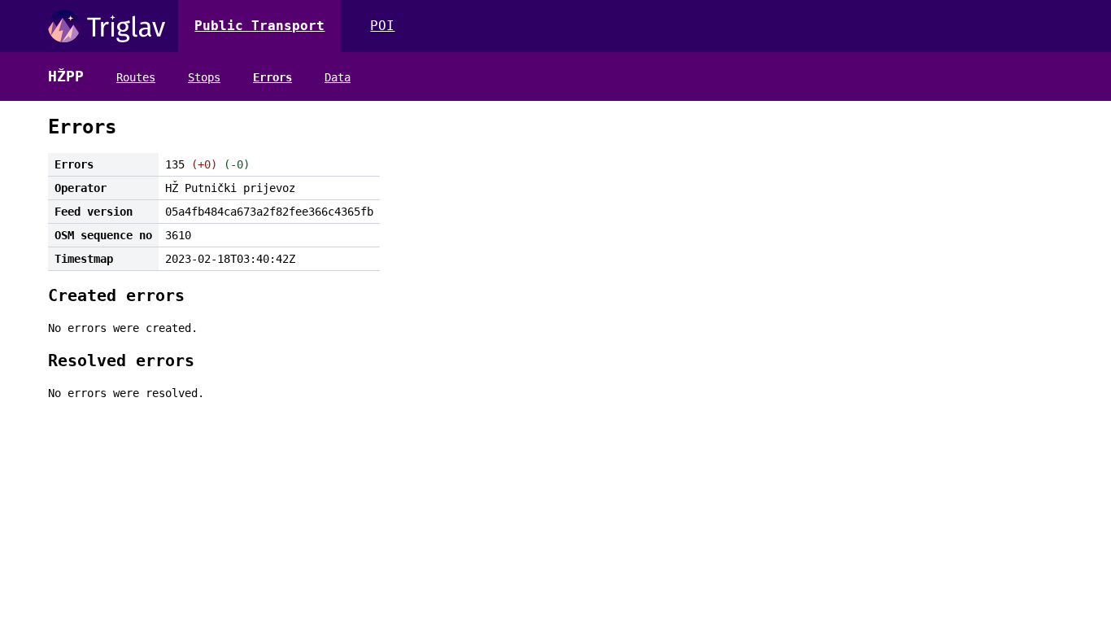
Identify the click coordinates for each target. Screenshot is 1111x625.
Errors (272, 77)
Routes (135, 77)
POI (382, 25)
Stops (204, 77)
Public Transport (259, 25)
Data (338, 77)
